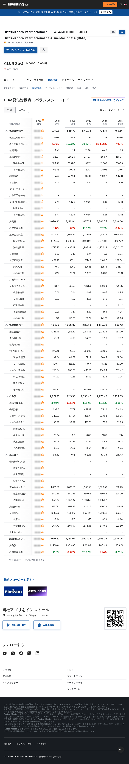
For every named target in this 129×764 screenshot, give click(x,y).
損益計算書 (23, 88)
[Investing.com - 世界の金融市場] (18, 4)
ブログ (70, 669)
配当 (79, 88)
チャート (18, 80)
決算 (87, 88)
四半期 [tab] (22, 109)
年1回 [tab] (9, 109)
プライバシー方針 (24, 744)
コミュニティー (86, 80)
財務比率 (70, 88)
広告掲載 (7, 676)
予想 (94, 88)
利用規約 (7, 744)
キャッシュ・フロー (53, 88)
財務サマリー (9, 88)
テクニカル (68, 80)
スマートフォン (74, 676)
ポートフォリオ (74, 682)
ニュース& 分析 (35, 80)
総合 (6, 80)
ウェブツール (73, 689)
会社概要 (7, 669)
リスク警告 (41, 744)
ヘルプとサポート (11, 682)
